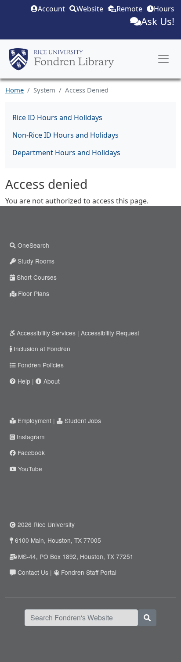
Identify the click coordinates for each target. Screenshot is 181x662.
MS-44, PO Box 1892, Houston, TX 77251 (76, 556)
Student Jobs (83, 420)
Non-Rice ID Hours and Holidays (65, 135)
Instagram (30, 436)
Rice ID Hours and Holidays (57, 117)
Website (89, 9)
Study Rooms (36, 260)
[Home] (61, 59)
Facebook (31, 452)
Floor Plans (33, 293)
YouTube (30, 468)
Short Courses (37, 277)
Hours (164, 9)
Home (14, 89)
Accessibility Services (46, 332)
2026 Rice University (46, 524)
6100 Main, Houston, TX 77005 (58, 540)
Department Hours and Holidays (66, 152)
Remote (129, 9)
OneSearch (33, 245)
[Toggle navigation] (163, 59)
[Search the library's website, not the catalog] (147, 617)
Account (51, 9)
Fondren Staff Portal (88, 572)
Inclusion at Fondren (42, 348)
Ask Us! (157, 21)
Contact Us (33, 572)
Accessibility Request (110, 332)
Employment (34, 420)
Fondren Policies (41, 364)
